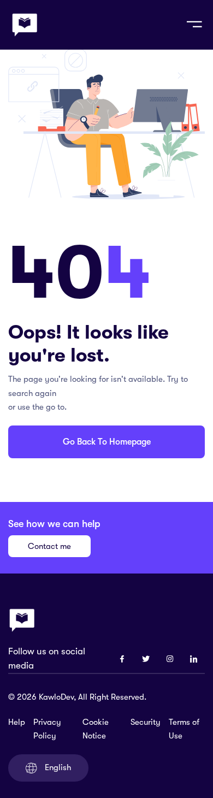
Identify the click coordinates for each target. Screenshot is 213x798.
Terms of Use (184, 729)
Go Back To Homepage (107, 442)
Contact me (49, 546)
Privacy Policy (47, 729)
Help (16, 722)
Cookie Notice (95, 729)
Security (146, 722)
